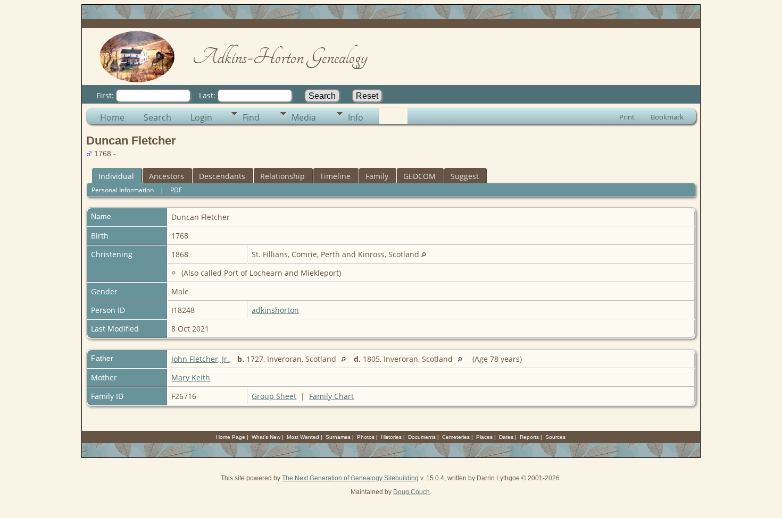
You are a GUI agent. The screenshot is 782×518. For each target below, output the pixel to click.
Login (201, 117)
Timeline (335, 176)
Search (157, 117)
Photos (366, 437)
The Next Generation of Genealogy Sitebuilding (350, 478)
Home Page (230, 437)
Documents (422, 437)
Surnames (338, 437)
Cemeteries (456, 437)
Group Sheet (274, 396)
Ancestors (166, 176)
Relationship (282, 176)
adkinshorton (275, 310)
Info (355, 117)
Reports (529, 437)
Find (251, 117)
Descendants (222, 176)
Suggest (465, 176)
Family (376, 176)
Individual (116, 176)
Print (627, 117)
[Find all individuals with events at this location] (423, 254)
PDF (176, 189)
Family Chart (331, 396)
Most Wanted (303, 437)
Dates (506, 437)
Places (484, 437)
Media (304, 117)
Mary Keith (190, 377)
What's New (266, 437)
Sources (555, 437)
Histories (391, 437)
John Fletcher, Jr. (200, 359)
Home (112, 117)
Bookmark (667, 117)
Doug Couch (411, 492)
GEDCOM (419, 176)
